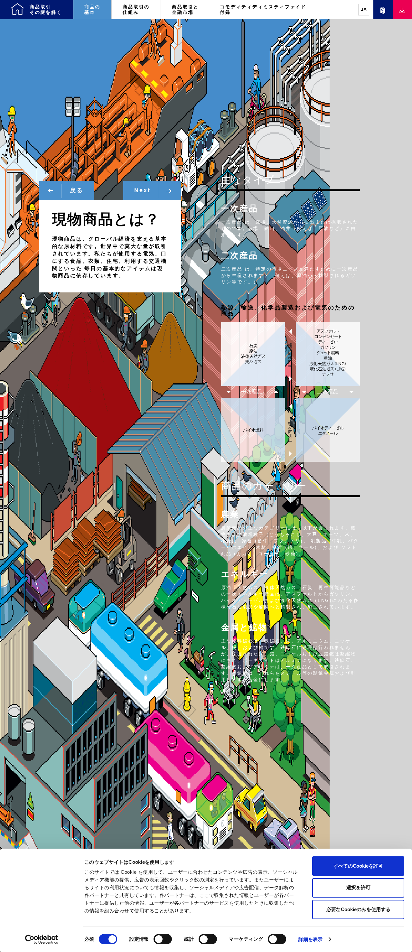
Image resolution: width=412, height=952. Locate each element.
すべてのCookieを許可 (358, 866)
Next (143, 190)
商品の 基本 (92, 9)
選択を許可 (358, 887)
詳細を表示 (310, 939)
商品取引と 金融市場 (185, 9)
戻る (75, 190)
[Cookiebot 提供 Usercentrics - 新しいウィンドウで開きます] (42, 939)
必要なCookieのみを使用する (358, 909)
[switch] (163, 939)
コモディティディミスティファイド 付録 (266, 9)
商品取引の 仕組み (136, 9)
